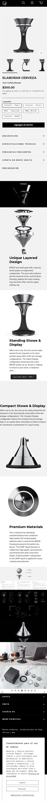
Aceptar (22, 783)
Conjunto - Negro (12, 105)
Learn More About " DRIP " (23, 377)
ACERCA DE (8, 732)
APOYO (6, 717)
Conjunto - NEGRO (12, 116)
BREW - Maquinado (12, 111)
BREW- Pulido (31, 111)
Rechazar (22, 789)
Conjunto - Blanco (33, 105)
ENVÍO (6, 725)
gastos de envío (12, 91)
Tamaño (6, 102)
